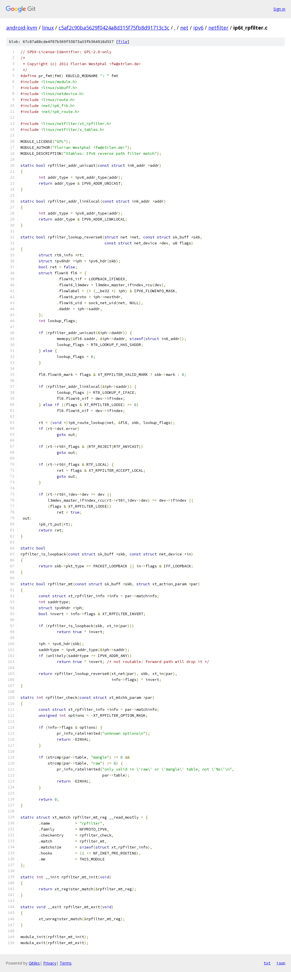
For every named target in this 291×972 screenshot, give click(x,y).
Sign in (279, 9)
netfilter (218, 27)
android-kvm (21, 27)
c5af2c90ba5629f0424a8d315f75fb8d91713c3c (114, 27)
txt (267, 962)
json (280, 962)
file (122, 41)
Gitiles (34, 963)
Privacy (49, 963)
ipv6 (198, 27)
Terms (66, 963)
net (184, 27)
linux (48, 27)
